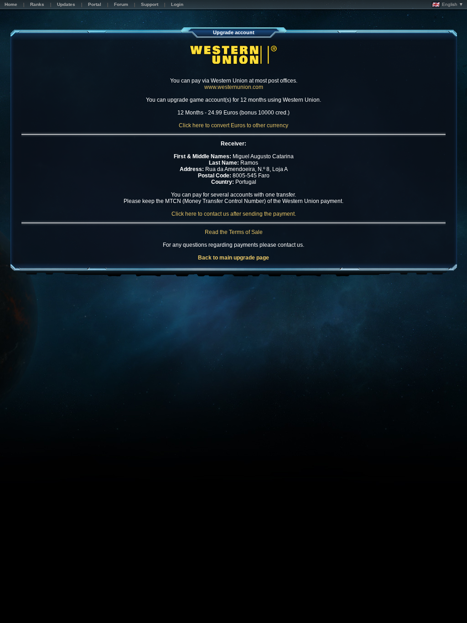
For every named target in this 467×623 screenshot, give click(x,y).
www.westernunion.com (233, 87)
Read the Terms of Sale (234, 232)
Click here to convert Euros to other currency (233, 125)
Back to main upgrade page (233, 257)
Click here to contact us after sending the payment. (233, 214)
